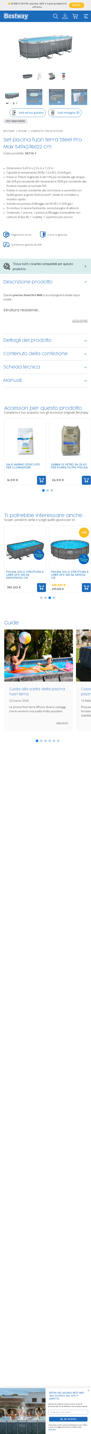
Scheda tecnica (21, 367)
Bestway (9, 131)
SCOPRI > (76, 5)
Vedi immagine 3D (69, 112)
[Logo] (16, 16)
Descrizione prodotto (27, 282)
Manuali (12, 380)
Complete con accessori (47, 131)
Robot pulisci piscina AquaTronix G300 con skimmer (74, 467)
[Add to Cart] (48, 480)
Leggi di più (80, 321)
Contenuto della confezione (35, 354)
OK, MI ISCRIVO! (68, 1419)
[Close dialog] (88, 1390)
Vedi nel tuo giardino (31, 112)
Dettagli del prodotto (27, 340)
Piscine (22, 131)
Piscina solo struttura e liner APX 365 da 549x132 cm (31, 575)
